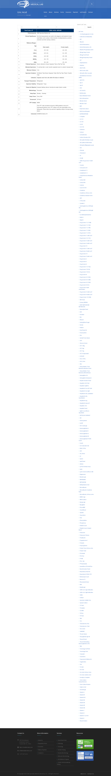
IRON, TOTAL (83, 448)
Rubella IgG (82, 587)
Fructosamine (83, 332)
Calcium (82, 132)
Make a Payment (42, 749)
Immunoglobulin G (84, 433)
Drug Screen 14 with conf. (86, 243)
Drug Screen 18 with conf (86, 251)
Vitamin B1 (82, 695)
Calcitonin (82, 129)
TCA (81, 621)
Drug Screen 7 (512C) (85, 272)
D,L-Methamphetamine (85, 214)
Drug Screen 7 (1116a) (85, 266)
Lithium (81, 464)
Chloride (82, 150)
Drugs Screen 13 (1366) (85, 297)
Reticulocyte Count (84, 576)
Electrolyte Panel (84, 309)
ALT (81, 60)
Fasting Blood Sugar (85, 322)
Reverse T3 (82, 579)
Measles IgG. (83, 477)
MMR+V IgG (82, 497)
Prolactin (82, 543)
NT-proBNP (82, 507)
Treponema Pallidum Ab (86, 659)
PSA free (82, 556)
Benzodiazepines (84, 98)
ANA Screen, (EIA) (84, 70)
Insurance (40, 746)
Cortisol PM (82, 182)
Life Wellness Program (63, 759)
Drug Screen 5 (83, 261)
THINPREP (82, 631)
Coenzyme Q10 (83, 167)
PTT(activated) (83, 563)
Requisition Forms (42, 743)
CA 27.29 (82, 127)
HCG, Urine (82, 361)
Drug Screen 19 (83, 253)
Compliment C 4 (83, 173)
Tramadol (82, 654)
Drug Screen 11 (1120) (85, 225)
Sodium (82, 597)
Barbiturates (83, 93)
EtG (81, 317)
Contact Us (40, 753)
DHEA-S (81, 217)
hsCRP (81, 423)
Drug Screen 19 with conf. (86, 256)
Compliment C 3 (83, 170)
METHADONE (83, 482)
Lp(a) (81, 469)
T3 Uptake (82, 608)
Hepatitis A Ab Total (84, 383)
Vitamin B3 (82, 702)
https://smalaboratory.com (26, 747)
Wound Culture (83, 721)
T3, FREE (82, 610)
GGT (81, 340)
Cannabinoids (83, 134)
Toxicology (60, 746)
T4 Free (81, 613)
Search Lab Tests (81, 24)
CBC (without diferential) (86, 142)
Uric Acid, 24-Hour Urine (85, 672)
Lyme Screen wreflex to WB (86, 471)
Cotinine (82, 185)
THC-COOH (82, 629)
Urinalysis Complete (85, 677)
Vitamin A (82, 692)
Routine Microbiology (63, 753)
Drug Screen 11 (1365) (85, 230)
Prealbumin (82, 537)
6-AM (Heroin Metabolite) (86, 36)
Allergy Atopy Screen (85, 52)
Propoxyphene (83, 545)
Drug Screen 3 (83, 259)
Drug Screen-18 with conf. (86, 294)
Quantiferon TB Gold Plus (86, 566)
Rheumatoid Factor (84, 582)
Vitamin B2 (82, 700)
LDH (81, 451)
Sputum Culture (83, 603)
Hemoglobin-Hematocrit (85, 378)
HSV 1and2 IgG (83, 425)
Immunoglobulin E (84, 431)
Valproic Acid (83, 687)
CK (80, 155)
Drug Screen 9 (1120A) (85, 277)
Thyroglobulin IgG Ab (85, 636)
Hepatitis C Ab (83, 405)
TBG (81, 618)
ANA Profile (82, 68)
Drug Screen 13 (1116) (85, 238)
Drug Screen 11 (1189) (85, 227)
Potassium (82, 532)
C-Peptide (82, 116)
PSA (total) (82, 553)
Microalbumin (83, 487)
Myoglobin (82, 504)
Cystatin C (82, 203)
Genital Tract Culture (85, 338)
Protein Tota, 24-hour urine (86, 548)
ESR (81, 312)
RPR (81, 584)
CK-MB (81, 158)
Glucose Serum (83, 343)
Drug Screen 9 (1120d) (85, 282)
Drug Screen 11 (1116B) (85, 222)
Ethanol (82, 319)
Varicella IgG (83, 689)
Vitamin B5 (82, 705)
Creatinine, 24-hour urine (86, 193)
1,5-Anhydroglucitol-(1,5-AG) (86, 34)
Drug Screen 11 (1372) (85, 233)
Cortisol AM (82, 180)
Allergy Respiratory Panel (86, 57)
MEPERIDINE (83, 479)
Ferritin (81, 325)
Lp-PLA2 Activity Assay (85, 466)
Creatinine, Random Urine (86, 195)
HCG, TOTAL (83, 358)
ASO (81, 88)
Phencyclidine (83, 520)
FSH (81, 335)
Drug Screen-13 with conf (86, 292)
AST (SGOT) (82, 90)
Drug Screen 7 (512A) (85, 269)
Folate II (82, 327)
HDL (81, 364)
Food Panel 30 (83, 330)
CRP (81, 198)
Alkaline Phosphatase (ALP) (86, 49)
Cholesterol (82, 153)
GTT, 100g (82, 345)
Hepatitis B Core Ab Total (86, 388)
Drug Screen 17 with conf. (86, 248)
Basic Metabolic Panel (85, 95)
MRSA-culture (83, 499)
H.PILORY (82, 356)
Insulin (81, 443)
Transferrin (82, 656)
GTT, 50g (82, 348)
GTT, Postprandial (84, 353)
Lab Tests (80, 31)
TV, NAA (82, 667)
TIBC (81, 646)
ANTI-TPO (82, 80)
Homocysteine (83, 420)
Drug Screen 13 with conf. (86, 240)
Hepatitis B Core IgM (85, 391)
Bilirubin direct (83, 101)
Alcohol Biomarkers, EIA (85, 47)
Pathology (60, 743)
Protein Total (83, 550)
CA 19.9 (81, 121)
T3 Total (82, 605)
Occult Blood (83, 510)
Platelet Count (83, 525)
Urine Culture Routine (85, 684)
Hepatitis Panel (83, 408)
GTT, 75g (82, 351)
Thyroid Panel (83, 639)
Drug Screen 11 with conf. (86, 235)
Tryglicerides (83, 662)
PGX (81, 517)
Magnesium (83, 474)
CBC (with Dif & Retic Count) (86, 140)
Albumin (82, 42)
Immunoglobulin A (84, 428)
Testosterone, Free (84, 623)
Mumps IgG (82, 502)
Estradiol (82, 314)
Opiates (82, 512)
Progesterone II (83, 540)
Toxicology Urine (84, 651)
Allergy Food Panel (84, 55)
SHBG (81, 595)
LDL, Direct (82, 453)
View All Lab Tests (62, 740)
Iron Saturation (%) (84, 445)
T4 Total (82, 616)
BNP (81, 106)
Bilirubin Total (83, 103)
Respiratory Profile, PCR (85, 574)
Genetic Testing (61, 749)
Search (89, 27)
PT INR (81, 558)
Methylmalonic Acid (84, 484)
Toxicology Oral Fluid (85, 649)
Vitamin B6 (82, 708)
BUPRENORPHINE (84, 114)
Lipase (81, 458)
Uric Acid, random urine (85, 675)
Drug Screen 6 (83, 264)
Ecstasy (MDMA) (84, 302)
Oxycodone (82, 515)
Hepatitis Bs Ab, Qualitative (86, 393)
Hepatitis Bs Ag (83, 400)
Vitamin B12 (82, 697)
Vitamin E (82, 718)
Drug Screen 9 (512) (84, 285)
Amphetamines (83, 62)
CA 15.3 (81, 119)
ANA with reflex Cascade (86, 73)
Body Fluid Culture (84, 108)
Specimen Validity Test (85, 600)
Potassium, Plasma (84, 535)
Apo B (81, 85)
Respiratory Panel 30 (85, 571)
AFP (81, 39)
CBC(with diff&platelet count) (87, 145)
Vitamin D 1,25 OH (84, 715)
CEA (81, 147)
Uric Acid (82, 669)
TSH (81, 664)
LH (80, 456)
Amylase (82, 65)
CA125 (81, 124)
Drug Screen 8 (83, 274)
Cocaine (82, 165)
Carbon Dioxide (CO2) (85, 137)
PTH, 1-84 (82, 561)
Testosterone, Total (84, 626)
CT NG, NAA (82, 200)
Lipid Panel (82, 461)
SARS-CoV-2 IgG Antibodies (86, 589)
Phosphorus (83, 523)
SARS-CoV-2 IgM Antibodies (86, 592)
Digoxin (81, 220)
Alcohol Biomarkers (84, 44)
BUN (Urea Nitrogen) (85, 111)
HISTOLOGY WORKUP (85, 415)
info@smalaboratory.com (25, 750)
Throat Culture (83, 634)
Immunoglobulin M (84, 436)
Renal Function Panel (85, 569)
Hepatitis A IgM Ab (84, 385)
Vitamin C (82, 710)
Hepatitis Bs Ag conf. (85, 403)
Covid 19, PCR (83, 187)
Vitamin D (82, 713)
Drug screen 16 (83, 246)
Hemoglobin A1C (84, 375)
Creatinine (82, 190)
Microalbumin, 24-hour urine (87, 494)
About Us (40, 740)
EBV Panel (82, 299)
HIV (80, 418)
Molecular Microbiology (63, 756)
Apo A (81, 82)
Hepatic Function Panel (85, 380)
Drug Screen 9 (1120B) (85, 279)
